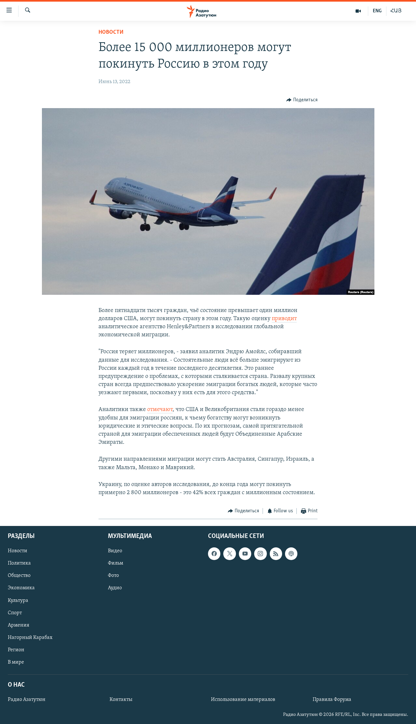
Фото (113, 575)
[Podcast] (291, 553)
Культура (18, 600)
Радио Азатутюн (27, 699)
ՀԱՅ (396, 11)
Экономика (21, 588)
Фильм (115, 563)
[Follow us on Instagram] (260, 553)
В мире (16, 662)
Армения (18, 625)
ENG (377, 11)
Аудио (115, 588)
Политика (19, 563)
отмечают (160, 410)
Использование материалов (243, 699)
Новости (111, 32)
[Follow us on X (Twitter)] (229, 553)
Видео (115, 551)
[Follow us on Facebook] (214, 553)
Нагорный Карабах (30, 637)
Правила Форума (332, 699)
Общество (19, 575)
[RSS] (276, 553)
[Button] (302, 100)
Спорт (15, 612)
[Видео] (358, 11)
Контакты (121, 699)
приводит (284, 319)
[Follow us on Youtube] (245, 553)
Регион (16, 649)
